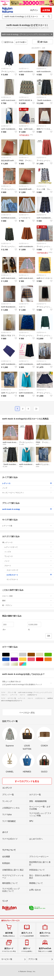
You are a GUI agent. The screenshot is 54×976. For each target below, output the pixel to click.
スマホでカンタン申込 (9, 949)
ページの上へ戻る (27, 712)
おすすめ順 (20, 42)
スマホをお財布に (26, 949)
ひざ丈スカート (6, 68)
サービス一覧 (6, 959)
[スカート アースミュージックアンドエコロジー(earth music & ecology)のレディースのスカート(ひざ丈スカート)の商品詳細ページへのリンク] (27, 294)
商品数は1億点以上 (9, 934)
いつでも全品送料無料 (27, 934)
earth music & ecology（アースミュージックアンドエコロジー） (26, 34)
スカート (7, 565)
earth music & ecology (11, 509)
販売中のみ (8, 42)
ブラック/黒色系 (9, 654)
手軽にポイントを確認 (45, 949)
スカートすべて (12, 570)
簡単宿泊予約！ (45, 934)
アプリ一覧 (32, 959)
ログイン (34, 10)
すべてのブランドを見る (27, 781)
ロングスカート (12, 579)
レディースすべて (11, 547)
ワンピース (8, 556)
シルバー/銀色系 (9, 664)
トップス (7, 551)
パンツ (6, 561)
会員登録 (46, 10)
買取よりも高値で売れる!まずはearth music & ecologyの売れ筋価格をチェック (22, 682)
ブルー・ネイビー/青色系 (9, 659)
